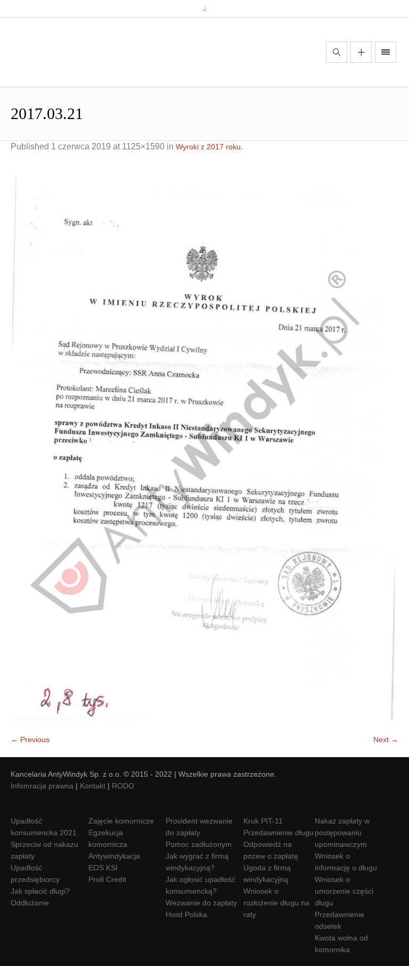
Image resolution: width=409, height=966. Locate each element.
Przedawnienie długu (278, 832)
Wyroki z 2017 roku (208, 146)
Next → (385, 739)
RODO (123, 786)
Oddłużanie (30, 902)
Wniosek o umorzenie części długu (344, 891)
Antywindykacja (114, 856)
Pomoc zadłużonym (199, 844)
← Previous (30, 739)
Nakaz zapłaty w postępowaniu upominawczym (342, 833)
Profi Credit (107, 879)
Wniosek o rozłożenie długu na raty (276, 903)
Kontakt (92, 786)
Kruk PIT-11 (263, 821)
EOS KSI (103, 867)
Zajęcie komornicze (121, 821)
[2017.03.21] (204, 448)
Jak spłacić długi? (40, 891)
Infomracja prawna (42, 786)
